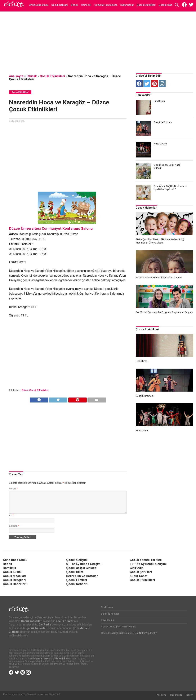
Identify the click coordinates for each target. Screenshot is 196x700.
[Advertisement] (98, 41)
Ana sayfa (16, 76)
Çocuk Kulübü (12, 572)
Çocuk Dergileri (14, 580)
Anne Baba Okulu (38, 4)
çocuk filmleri (65, 621)
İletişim (189, 695)
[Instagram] (162, 83)
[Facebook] (139, 83)
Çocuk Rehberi (167, 4)
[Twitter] (146, 83)
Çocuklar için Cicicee (105, 4)
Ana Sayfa (161, 695)
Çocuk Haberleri (146, 207)
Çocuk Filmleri (76, 580)
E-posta (14, 526)
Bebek (74, 4)
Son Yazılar (143, 95)
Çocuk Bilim (74, 572)
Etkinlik (31, 76)
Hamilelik (86, 4)
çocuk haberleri (36, 628)
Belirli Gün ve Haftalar (82, 576)
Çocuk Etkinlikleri (146, 4)
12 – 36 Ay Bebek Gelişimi (148, 564)
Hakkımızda (176, 695)
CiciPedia (136, 568)
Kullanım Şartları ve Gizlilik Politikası (49, 658)
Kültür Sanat (127, 4)
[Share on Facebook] (39, 399)
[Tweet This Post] (58, 399)
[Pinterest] (154, 83)
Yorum (13, 488)
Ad (11, 515)
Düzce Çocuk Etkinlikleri (35, 390)
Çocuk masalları (31, 621)
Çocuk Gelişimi (59, 4)
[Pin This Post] (77, 399)
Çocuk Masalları (14, 576)
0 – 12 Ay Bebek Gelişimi (83, 564)
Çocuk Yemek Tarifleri (146, 560)
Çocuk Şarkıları (141, 572)
